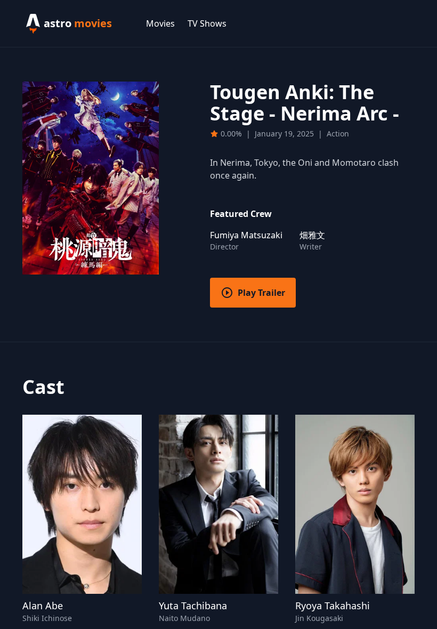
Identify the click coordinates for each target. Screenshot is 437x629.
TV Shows (207, 23)
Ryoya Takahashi (332, 605)
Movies (160, 23)
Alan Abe (42, 605)
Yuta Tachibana (193, 605)
